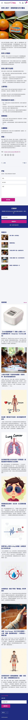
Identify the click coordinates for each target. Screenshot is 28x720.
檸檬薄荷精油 (12, 242)
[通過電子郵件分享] (13, 155)
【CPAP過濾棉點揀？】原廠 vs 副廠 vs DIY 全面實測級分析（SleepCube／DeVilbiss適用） (13, 334)
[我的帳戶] (22, 3)
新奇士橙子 (16, 151)
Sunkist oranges (11, 151)
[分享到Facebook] (5, 155)
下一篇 (24, 162)
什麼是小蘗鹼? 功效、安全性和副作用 (17, 257)
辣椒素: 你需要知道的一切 (15, 265)
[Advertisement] (14, 287)
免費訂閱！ (14, 221)
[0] (25, 3)
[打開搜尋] (20, 3)
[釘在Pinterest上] (8, 155)
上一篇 (4, 162)
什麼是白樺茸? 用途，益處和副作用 (16, 250)
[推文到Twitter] (11, 155)
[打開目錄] (2, 2)
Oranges (5, 151)
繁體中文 (3, 712)
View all (25, 302)
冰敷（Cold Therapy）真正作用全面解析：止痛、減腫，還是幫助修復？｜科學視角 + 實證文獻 (13, 633)
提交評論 (8, 199)
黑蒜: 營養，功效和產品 (14, 235)
